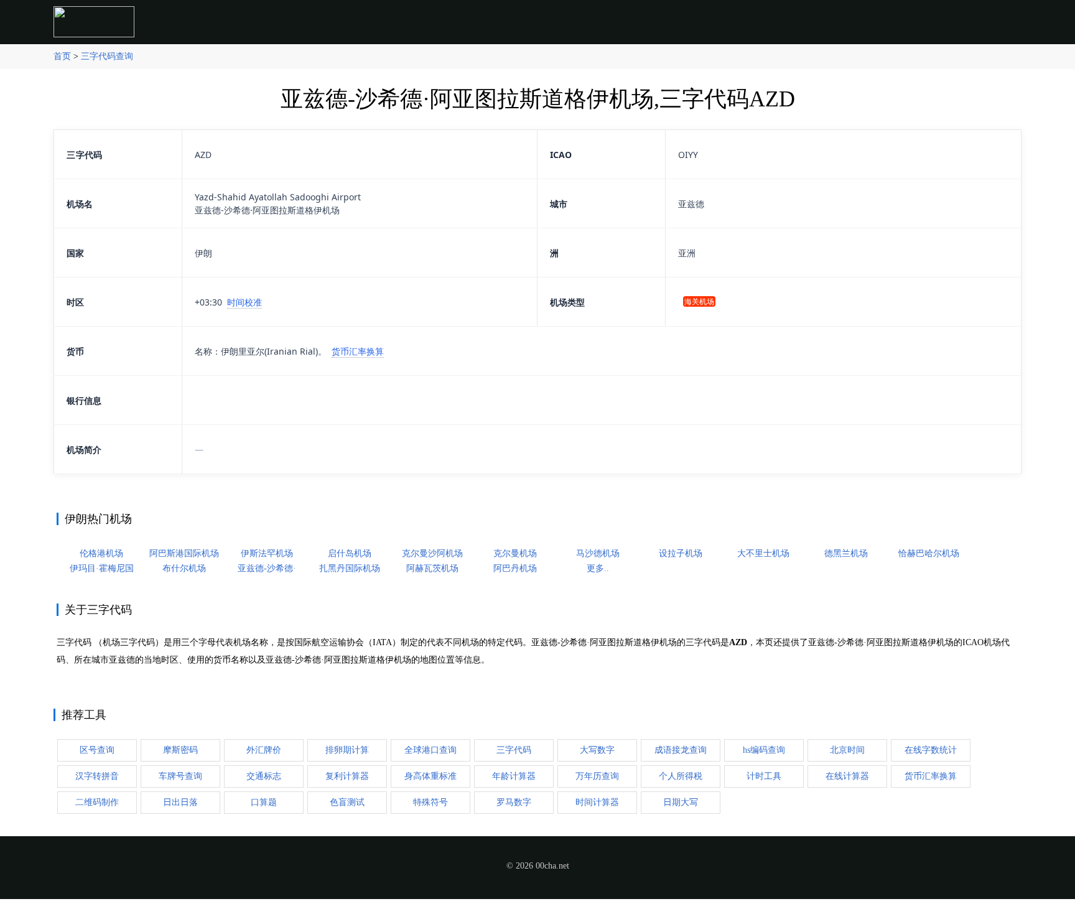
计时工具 (764, 776)
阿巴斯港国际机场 (184, 553)
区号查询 (97, 750)
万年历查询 (597, 776)
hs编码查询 (764, 750)
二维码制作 (97, 802)
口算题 (264, 802)
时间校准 (244, 302)
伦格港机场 (101, 553)
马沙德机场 (598, 553)
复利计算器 (347, 776)
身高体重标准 (430, 776)
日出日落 (180, 802)
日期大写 (680, 802)
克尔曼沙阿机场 (432, 553)
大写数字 (597, 750)
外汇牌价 (263, 750)
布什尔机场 (184, 568)
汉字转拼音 (97, 776)
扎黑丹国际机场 (349, 568)
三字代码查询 (107, 56)
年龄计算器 (514, 776)
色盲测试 (347, 802)
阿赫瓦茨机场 (432, 568)
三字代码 (513, 750)
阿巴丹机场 (515, 568)
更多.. (598, 568)
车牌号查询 (180, 776)
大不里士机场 (763, 553)
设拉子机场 (680, 553)
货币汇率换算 (358, 351)
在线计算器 (847, 776)
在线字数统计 (931, 750)
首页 (62, 56)
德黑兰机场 (846, 553)
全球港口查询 (430, 750)
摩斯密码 (180, 750)
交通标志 (263, 776)
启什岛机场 (349, 553)
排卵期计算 (347, 750)
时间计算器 (597, 802)
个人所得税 (680, 776)
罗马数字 (513, 802)
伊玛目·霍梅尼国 (102, 568)
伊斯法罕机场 (267, 553)
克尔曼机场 (515, 553)
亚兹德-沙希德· (267, 568)
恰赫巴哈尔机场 (928, 553)
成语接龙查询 (680, 750)
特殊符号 (430, 802)
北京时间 (847, 750)
